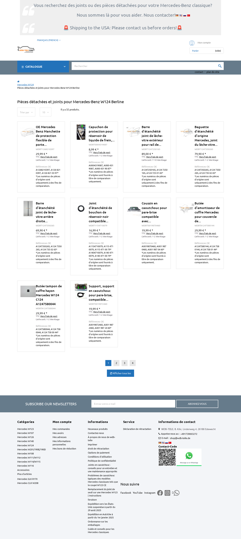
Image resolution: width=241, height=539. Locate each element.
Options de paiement (99, 452)
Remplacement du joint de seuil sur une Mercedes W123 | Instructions (103, 492)
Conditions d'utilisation (100, 456)
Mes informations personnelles (62, 443)
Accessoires (23, 469)
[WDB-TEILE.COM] (25, 48)
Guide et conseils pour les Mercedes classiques (101, 530)
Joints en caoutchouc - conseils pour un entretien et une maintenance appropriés (102, 468)
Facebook (125, 492)
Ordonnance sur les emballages (98, 523)
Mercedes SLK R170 (27, 478)
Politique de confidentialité (102, 460)
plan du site (212, 71)
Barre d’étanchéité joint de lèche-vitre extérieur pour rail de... (152, 136)
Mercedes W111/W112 (28, 457)
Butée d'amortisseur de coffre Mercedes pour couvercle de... (207, 212)
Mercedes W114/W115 (28, 461)
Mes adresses (60, 436)
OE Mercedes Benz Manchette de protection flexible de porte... (48, 136)
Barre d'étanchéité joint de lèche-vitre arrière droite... (46, 212)
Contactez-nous (96, 432)
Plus (41, 161)
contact (199, 71)
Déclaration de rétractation (137, 428)
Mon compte (62, 422)
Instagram (149, 492)
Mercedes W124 (25, 445)
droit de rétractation (98, 448)
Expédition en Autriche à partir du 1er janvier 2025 (101, 516)
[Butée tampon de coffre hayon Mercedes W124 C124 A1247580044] (28, 291)
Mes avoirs (58, 432)
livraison (92, 499)
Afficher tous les (121, 373)
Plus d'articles (24, 473)
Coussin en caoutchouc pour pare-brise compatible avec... (154, 212)
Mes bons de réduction (64, 448)
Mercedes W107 (25, 432)
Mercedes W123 (25, 428)
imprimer (92, 444)
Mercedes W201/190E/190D (31, 449)
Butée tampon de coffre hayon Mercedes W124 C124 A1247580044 (49, 295)
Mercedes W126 (25, 436)
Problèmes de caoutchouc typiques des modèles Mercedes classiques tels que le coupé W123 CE (103, 480)
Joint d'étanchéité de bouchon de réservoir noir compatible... (100, 212)
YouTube (138, 492)
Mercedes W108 (25, 453)
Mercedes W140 (25, 441)
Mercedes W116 (25, 465)
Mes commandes (61, 428)
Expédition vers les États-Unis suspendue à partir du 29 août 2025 (101, 507)
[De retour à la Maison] (18, 81)
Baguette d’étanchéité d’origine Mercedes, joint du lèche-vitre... (206, 136)
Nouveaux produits (98, 428)
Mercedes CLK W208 (27, 482)
